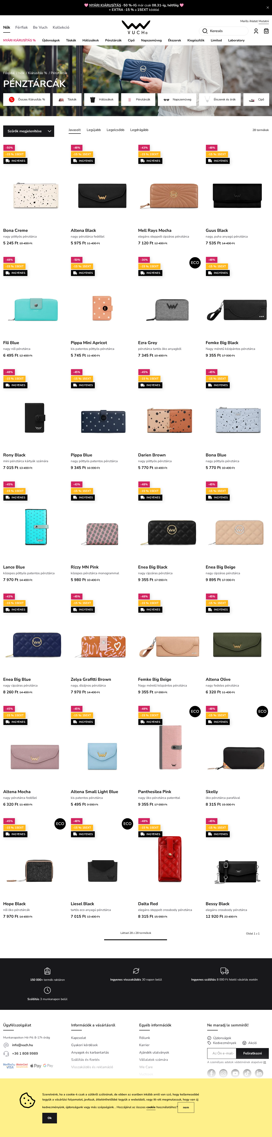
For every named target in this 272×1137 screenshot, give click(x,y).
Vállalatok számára (153, 1059)
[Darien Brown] (169, 409)
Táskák (71, 40)
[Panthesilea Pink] (169, 746)
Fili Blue (11, 343)
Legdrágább (139, 130)
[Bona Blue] (237, 409)
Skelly (212, 792)
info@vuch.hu (22, 1045)
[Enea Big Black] (169, 522)
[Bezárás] (268, 8)
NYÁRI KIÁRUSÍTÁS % (19, 40)
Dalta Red (148, 904)
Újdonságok (51, 40)
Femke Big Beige (154, 679)
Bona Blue (216, 455)
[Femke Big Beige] (169, 634)
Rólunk (144, 1038)
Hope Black (14, 904)
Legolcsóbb (115, 130)
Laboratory (236, 40)
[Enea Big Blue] (35, 634)
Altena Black (83, 230)
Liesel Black (82, 904)
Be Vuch (40, 27)
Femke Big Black (222, 343)
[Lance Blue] (35, 522)
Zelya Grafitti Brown (91, 679)
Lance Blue (14, 567)
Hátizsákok (90, 40)
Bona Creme (15, 230)
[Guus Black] (237, 185)
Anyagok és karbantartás (90, 1052)
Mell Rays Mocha (154, 230)
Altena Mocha (17, 792)
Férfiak (21, 27)
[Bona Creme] (35, 185)
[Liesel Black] (102, 858)
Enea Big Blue (17, 679)
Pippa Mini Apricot (89, 343)
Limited (216, 40)
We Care (146, 1067)
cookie (151, 1107)
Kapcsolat (78, 1038)
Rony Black (14, 455)
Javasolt (75, 130)
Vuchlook (146, 1074)
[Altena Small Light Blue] (102, 746)
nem (186, 1107)
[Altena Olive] (237, 634)
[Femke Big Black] (237, 297)
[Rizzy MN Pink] (102, 522)
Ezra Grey (147, 343)
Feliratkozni (252, 1053)
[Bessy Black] (237, 858)
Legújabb (94, 130)
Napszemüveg (151, 40)
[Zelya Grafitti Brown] (102, 634)
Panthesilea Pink (154, 792)
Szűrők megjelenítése (25, 131)
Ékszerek (174, 40)
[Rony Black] (35, 409)
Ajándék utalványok (154, 1052)
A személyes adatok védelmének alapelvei (236, 1062)
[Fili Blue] (35, 297)
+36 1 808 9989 (25, 1053)
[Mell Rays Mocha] (169, 185)
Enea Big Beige (220, 567)
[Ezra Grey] (169, 297)
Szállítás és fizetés (85, 1059)
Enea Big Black (152, 567)
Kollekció (61, 27)
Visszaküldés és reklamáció (92, 1067)
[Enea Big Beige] (237, 522)
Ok (50, 1118)
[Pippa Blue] (102, 409)
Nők (6, 27)
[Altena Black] (102, 185)
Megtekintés (261, 21)
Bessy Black (218, 904)
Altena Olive (218, 679)
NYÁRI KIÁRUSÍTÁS (105, 5)
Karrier (144, 1045)
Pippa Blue (81, 455)
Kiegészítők (195, 40)
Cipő (131, 40)
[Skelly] (237, 746)
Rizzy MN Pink (85, 567)
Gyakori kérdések (84, 1045)
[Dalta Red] (169, 858)
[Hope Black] (35, 858)
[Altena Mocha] (35, 746)
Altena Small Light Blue (94, 792)
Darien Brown (152, 455)
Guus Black (217, 230)
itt (264, 1062)
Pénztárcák (113, 40)
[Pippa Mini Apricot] (102, 297)
